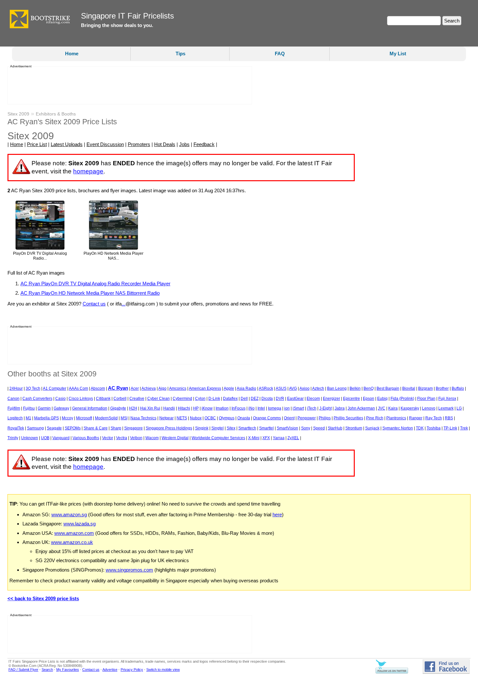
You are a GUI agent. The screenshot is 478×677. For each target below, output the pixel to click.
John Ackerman (361, 408)
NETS (182, 418)
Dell (244, 398)
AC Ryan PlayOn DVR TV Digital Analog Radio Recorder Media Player (95, 283)
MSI (124, 418)
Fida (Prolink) (402, 398)
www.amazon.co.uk (72, 542)
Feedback (204, 144)
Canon (13, 398)
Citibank (103, 398)
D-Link (214, 398)
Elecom (313, 398)
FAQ (280, 53)
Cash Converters (37, 398)
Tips (180, 53)
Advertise (109, 669)
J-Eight (325, 408)
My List (398, 53)
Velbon (136, 438)
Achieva (148, 388)
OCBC (210, 418)
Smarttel (266, 428)
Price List (37, 144)
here (277, 514)
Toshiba (434, 428)
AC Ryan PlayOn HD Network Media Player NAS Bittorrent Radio (90, 293)
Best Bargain (388, 388)
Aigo (162, 388)
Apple (229, 388)
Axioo (304, 388)
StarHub (335, 428)
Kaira (393, 408)
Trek (464, 428)
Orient (289, 418)
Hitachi (184, 408)
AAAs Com (78, 388)
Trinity (12, 438)
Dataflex (230, 398)
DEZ (255, 398)
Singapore (133, 428)
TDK (420, 428)
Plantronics (396, 418)
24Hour (16, 388)
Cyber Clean (158, 398)
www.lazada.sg (79, 523)
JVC (381, 408)
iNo (251, 408)
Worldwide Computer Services (218, 438)
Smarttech (247, 428)
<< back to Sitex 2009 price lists (43, 598)
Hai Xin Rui (150, 408)
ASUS (281, 388)
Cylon (200, 398)
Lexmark (446, 408)
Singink (201, 428)
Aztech (318, 388)
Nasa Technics (143, 418)
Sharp (116, 428)
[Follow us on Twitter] (392, 672)
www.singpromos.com (129, 570)
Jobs (184, 144)
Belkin (355, 388)
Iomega (274, 408)
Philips (325, 418)
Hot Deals (164, 144)
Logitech (15, 418)
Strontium (353, 428)
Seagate (54, 428)
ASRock (266, 388)
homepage (88, 171)
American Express (205, 388)
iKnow (207, 408)
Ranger (415, 418)
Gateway (61, 408)
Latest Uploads (67, 144)
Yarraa (279, 438)
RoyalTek (15, 428)
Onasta (243, 418)
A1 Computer (54, 388)
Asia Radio (246, 388)
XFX (266, 438)
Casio (60, 398)
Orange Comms (267, 418)
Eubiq (382, 398)
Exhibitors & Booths (56, 113)
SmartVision (287, 428)
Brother (442, 388)
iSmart (298, 408)
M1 (28, 418)
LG (459, 408)
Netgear (166, 418)
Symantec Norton (397, 428)
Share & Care (96, 428)
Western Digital (175, 438)
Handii (169, 408)
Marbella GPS (46, 418)
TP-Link (450, 428)
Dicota (267, 398)
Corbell (119, 398)
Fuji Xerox (447, 398)
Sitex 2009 (18, 113)
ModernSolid (106, 418)
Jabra (340, 408)
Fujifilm (13, 408)
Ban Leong (337, 388)
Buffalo (458, 388)
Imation (222, 408)
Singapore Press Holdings (169, 428)
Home (71, 53)
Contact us (94, 303)
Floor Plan (426, 398)
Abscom (98, 388)
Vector (107, 438)
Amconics (177, 388)
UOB (45, 438)
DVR (280, 398)
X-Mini (253, 438)
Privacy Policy (132, 669)
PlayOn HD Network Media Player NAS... (113, 256)
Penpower (307, 418)
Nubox (196, 418)
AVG (293, 388)
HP (196, 408)
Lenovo (428, 408)
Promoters (139, 144)
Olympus (226, 418)
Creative (136, 398)
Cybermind (182, 398)
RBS (449, 418)
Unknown (29, 438)
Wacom (152, 438)
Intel (261, 408)
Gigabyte (118, 408)
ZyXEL (293, 438)
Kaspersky (410, 408)
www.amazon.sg (69, 514)
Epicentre (351, 398)
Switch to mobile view (163, 669)
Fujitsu (29, 408)
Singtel (217, 428)
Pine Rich (374, 418)
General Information (89, 408)
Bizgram (425, 388)
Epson (368, 398)
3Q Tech (33, 388)
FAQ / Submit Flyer (23, 669)
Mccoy (67, 418)
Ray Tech (433, 418)
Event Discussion (105, 144)
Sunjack (372, 428)
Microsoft (84, 418)
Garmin (44, 408)
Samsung (35, 428)
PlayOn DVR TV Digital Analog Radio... (40, 256)
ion (287, 408)
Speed (319, 428)
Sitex (231, 428)
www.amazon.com (74, 533)
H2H (133, 408)
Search (47, 669)
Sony (305, 428)
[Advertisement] (127, 85)
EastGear (295, 398)
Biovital (408, 388)
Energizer (331, 398)
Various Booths (86, 438)
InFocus (239, 408)
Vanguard (61, 438)
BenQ (369, 388)
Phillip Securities (348, 418)
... (124, 303)
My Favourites (67, 669)
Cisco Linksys (81, 398)
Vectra (121, 438)
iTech (311, 408)
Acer (135, 388)
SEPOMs (73, 428)
